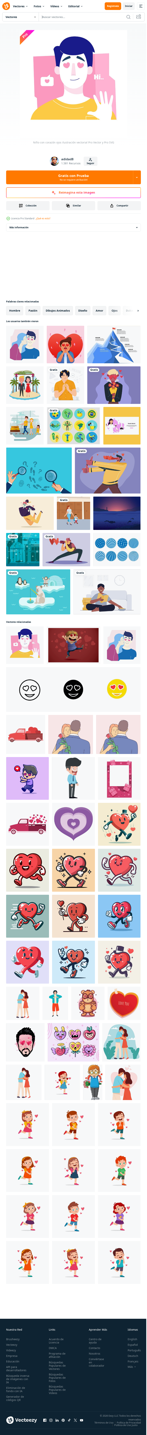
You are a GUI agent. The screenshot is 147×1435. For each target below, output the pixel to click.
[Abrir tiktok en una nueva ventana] (69, 1421)
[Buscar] (128, 17)
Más (127, 1366)
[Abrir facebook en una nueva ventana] (44, 1421)
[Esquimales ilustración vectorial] (38, 591)
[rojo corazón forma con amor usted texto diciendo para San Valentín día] (124, 1003)
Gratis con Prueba (73, 177)
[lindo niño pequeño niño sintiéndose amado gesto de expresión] (73, 1124)
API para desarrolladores (16, 1368)
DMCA (52, 1348)
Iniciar (128, 6)
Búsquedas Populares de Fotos (56, 1378)
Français (130, 1361)
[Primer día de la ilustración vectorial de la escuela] (73, 513)
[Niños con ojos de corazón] (113, 385)
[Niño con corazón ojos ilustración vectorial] (25, 344)
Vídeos (54, 6)
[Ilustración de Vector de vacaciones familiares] (25, 425)
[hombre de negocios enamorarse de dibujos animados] (73, 778)
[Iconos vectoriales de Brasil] (73, 425)
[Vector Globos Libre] (116, 549)
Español (130, 1345)
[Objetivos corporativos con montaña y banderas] (113, 344)
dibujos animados (58, 310)
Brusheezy (13, 1339)
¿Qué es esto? (43, 218)
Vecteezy (11, 1345)
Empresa (11, 1356)
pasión (33, 310)
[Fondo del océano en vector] (116, 513)
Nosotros (92, 1353)
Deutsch (130, 1356)
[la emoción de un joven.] (25, 1042)
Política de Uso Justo (123, 1427)
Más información (19, 227)
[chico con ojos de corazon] (65, 344)
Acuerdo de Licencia (55, 1340)
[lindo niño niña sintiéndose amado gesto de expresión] (62, 1082)
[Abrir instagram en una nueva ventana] (50, 1421)
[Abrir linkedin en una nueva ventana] (57, 1421)
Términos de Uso (128, 1422)
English (129, 1339)
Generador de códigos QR (15, 1398)
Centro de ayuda (93, 1340)
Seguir (90, 163)
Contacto (92, 1348)
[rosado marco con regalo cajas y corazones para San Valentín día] (119, 778)
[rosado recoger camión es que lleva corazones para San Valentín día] (27, 824)
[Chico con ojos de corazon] (107, 471)
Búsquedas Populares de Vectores (56, 1366)
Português (131, 1350)
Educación (12, 1361)
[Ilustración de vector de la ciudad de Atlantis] (22, 549)
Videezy (11, 1350)
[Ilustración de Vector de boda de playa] (25, 385)
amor (99, 310)
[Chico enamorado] (73, 645)
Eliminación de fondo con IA (15, 1389)
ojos (115, 310)
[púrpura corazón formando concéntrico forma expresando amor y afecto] (73, 824)
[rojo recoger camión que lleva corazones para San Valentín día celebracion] (25, 734)
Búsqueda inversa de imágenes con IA (17, 1379)
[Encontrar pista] (39, 471)
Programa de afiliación (56, 1355)
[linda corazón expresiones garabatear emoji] (73, 1042)
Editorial (73, 6)
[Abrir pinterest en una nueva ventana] (63, 1421)
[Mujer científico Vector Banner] (121, 425)
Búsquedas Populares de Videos (56, 1390)
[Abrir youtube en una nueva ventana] (81, 1421)
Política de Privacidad (126, 1425)
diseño (82, 310)
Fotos (37, 6)
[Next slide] (132, 310)
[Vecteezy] (6, 6)
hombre (14, 310)
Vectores (18, 6)
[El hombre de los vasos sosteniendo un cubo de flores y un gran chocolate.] (92, 1082)
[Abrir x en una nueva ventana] (75, 1421)
